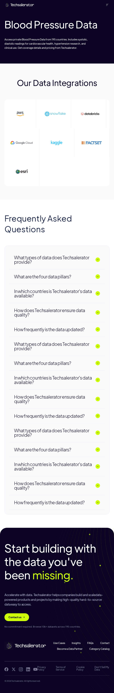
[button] (108, 5)
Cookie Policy (80, 668)
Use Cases (59, 643)
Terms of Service (61, 668)
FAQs (90, 643)
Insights (76, 643)
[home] (19, 4)
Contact (105, 643)
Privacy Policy (41, 668)
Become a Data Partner (70, 649)
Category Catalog (99, 649)
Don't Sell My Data (102, 668)
